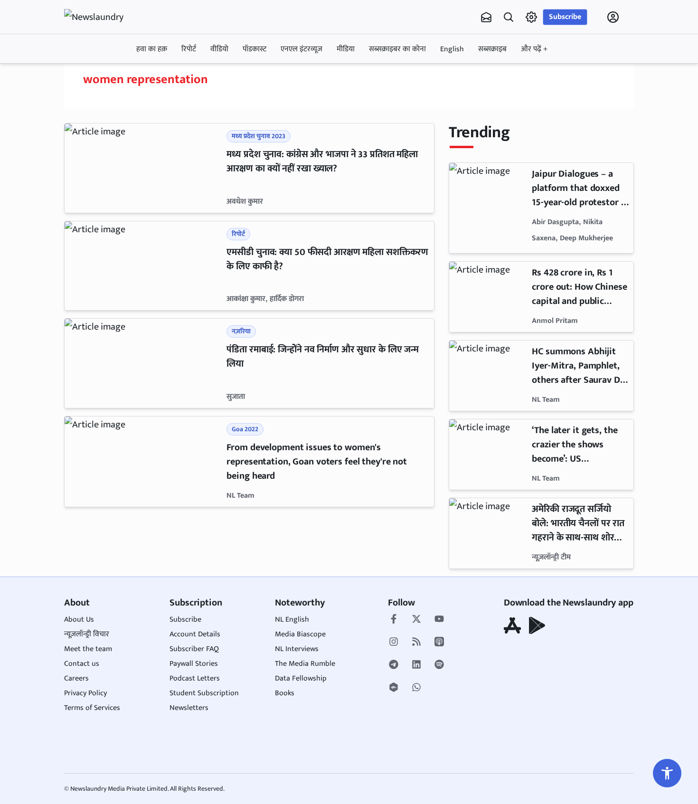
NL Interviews (297, 649)
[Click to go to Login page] (613, 17)
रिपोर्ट (188, 49)
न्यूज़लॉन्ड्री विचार (86, 634)
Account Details (195, 634)
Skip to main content (110, 77)
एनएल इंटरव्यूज (301, 49)
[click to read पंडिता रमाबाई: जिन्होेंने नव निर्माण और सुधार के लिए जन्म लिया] (144, 363)
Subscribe (565, 16)
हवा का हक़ (151, 49)
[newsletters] (486, 17)
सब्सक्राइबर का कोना (397, 49)
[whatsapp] (416, 688)
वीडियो (219, 49)
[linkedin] (416, 665)
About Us (79, 619)
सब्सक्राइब (492, 49)
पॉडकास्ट (254, 49)
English (452, 49)
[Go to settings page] (667, 773)
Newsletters (189, 707)
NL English (292, 619)
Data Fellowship (301, 678)
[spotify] (439, 665)
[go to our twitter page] (416, 619)
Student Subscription (204, 693)
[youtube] (439, 619)
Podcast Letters (195, 678)
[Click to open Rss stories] (416, 642)
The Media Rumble (305, 663)
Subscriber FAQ (194, 649)
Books (284, 693)
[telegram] (393, 665)
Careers (76, 678)
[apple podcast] (439, 642)
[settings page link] (531, 17)
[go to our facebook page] (393, 619)
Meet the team (88, 649)
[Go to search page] (508, 17)
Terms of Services (92, 707)
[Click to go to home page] (102, 17)
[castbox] (393, 688)
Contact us (81, 663)
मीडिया (346, 49)
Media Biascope (300, 634)
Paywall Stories (194, 663)
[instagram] (393, 642)
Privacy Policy (85, 693)
